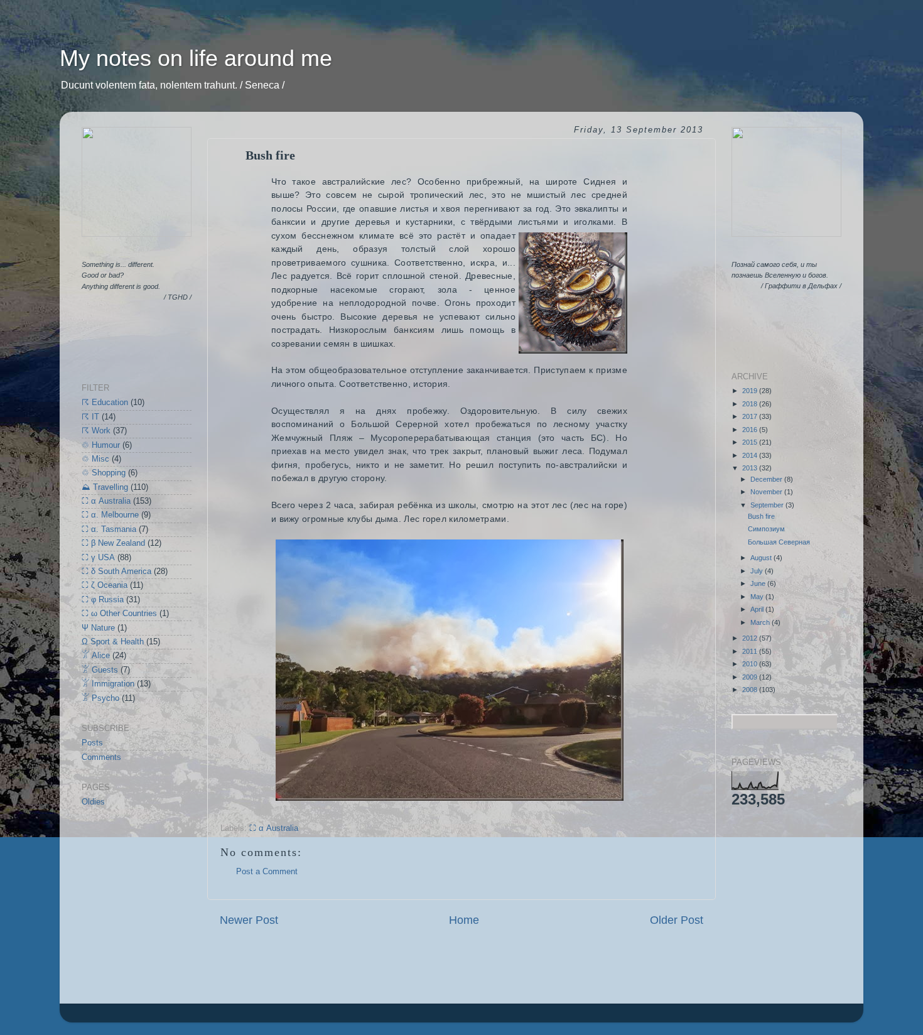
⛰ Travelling (105, 487)
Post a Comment (267, 871)
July (757, 571)
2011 (750, 651)
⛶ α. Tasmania (109, 529)
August (762, 557)
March (761, 622)
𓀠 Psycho (100, 698)
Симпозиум (766, 529)
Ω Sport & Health (113, 641)
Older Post (676, 920)
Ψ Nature (98, 628)
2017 (750, 416)
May (757, 596)
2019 (750, 390)
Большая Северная (779, 542)
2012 (750, 638)
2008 (750, 689)
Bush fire (761, 516)
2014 (750, 455)
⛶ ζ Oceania (104, 585)
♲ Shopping (104, 473)
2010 (750, 664)
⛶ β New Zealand (113, 543)
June (758, 583)
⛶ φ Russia (103, 599)
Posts (92, 743)
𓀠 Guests (100, 670)
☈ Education (105, 402)
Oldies (93, 802)
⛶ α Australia (273, 828)
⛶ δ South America (116, 571)
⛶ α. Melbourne (110, 515)
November (767, 492)
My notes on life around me (196, 58)
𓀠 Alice (96, 655)
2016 (750, 429)
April (757, 609)
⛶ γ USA (98, 557)
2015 (750, 442)
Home (464, 920)
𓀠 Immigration (108, 684)
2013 (750, 468)
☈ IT (90, 417)
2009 (750, 677)
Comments (101, 757)
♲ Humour (101, 445)
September (767, 505)
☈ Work (96, 430)
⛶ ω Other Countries (119, 613)
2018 (750, 404)
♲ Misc (95, 459)
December (767, 479)
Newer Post (249, 920)
